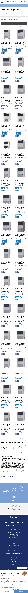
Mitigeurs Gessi (14, 559)
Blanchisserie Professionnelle (14, 547)
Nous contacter (19, 512)
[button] (6, 476)
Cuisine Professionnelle (14, 545)
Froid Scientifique (14, 548)
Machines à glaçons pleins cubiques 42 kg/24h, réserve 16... (6, 43)
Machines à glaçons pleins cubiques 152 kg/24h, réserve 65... (6, 127)
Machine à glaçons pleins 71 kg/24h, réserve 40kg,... (20, 344)
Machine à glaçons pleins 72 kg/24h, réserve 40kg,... (6, 209)
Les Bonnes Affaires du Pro (14, 550)
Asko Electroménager (14, 555)
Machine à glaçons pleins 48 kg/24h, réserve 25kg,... (6, 182)
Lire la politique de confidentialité (7, 587)
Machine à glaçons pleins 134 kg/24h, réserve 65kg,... (20, 426)
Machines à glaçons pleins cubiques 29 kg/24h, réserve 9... (20, 262)
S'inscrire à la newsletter (12, 525)
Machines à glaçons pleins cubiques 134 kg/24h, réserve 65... (20, 43)
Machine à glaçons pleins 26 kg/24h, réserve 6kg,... (20, 209)
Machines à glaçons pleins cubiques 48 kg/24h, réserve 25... (20, 71)
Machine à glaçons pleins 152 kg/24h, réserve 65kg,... (20, 372)
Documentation (14, 568)
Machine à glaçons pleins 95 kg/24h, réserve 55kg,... (20, 99)
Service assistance (9, 512)
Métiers (14, 543)
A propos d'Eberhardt (14, 537)
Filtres (4, 23)
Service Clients (14, 564)
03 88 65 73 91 (16, 509)
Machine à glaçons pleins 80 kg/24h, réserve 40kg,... (6, 235)
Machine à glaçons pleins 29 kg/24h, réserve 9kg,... (20, 235)
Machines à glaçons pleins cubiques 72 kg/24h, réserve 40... (6, 71)
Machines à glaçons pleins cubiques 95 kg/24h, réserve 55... (6, 99)
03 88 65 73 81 (16, 506)
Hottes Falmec (14, 557)
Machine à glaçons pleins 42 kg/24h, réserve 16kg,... (6, 372)
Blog (14, 566)
